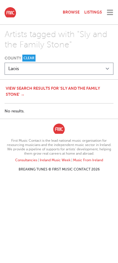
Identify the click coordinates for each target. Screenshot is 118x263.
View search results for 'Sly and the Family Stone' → (53, 91)
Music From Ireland (88, 160)
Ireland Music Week (55, 160)
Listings (93, 12)
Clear (28, 58)
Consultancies (26, 160)
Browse (71, 12)
